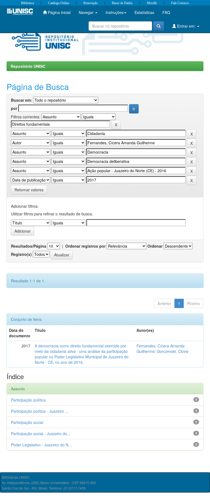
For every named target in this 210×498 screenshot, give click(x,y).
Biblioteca (27, 3)
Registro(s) (21, 254)
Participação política (28, 400)
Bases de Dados (122, 3)
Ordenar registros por (85, 246)
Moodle (152, 3)
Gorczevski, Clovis (172, 351)
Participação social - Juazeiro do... (40, 433)
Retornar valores (28, 189)
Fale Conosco (180, 3)
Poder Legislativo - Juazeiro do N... (41, 444)
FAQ (166, 12)
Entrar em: (186, 26)
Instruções (115, 12)
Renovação (90, 3)
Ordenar (154, 246)
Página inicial (59, 12)
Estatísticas (144, 12)
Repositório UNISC (28, 66)
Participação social (27, 422)
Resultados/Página (28, 246)
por (14, 108)
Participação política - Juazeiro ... (39, 411)
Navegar (87, 12)
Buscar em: (21, 100)
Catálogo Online (58, 3)
